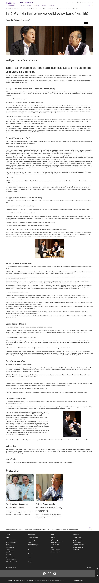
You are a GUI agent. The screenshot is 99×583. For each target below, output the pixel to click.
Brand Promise (76, 540)
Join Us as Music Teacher (33, 546)
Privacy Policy (23, 580)
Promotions (52, 5)
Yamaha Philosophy (77, 542)
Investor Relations (77, 547)
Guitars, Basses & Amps (11, 542)
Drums (7, 544)
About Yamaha (76, 534)
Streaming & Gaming (10, 557)
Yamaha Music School (33, 537)
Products (22, 5)
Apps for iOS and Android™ (12, 561)
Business (89, 2)
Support (71, 2)
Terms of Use (16, 580)
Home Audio (8, 556)
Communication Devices (11, 559)
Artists (29, 5)
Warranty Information (55, 544)
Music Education (31, 534)
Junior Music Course (32, 540)
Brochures (53, 547)
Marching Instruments (10, 551)
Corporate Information (77, 537)
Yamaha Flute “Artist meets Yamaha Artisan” (37, 8)
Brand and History (77, 546)
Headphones (8, 552)
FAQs (52, 539)
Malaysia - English (82, 2)
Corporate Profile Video (78, 539)
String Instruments (10, 547)
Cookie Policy (30, 580)
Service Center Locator (55, 542)
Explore (44, 5)
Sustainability (76, 549)
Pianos (7, 537)
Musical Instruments (10, 8)
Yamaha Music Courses (33, 539)
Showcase (30, 542)
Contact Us (53, 537)
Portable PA (8, 554)
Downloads (36, 5)
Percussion (8, 549)
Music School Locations (33, 544)
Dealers (66, 2)
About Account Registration (56, 540)
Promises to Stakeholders (78, 544)
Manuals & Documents (55, 549)
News (29, 550)
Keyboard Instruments (10, 539)
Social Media (53, 546)
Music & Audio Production (11, 540)
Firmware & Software (55, 551)
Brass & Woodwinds (25, 2)
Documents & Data (55, 552)
